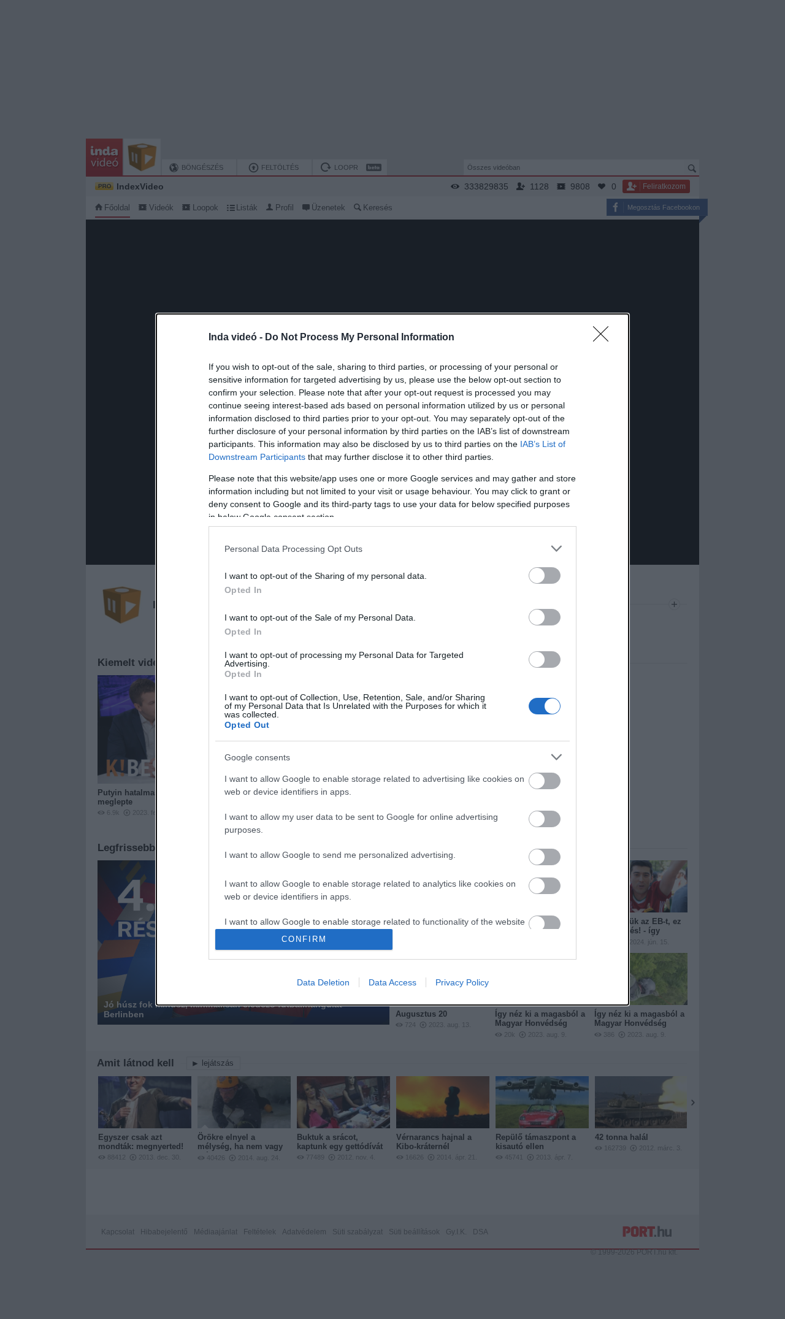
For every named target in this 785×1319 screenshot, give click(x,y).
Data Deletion (323, 982)
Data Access (392, 982)
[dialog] (392, 659)
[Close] (604, 338)
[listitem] (392, 548)
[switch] (545, 575)
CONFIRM (304, 939)
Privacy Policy (462, 982)
